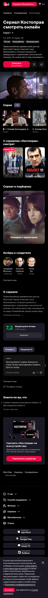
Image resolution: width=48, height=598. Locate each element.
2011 (9, 38)
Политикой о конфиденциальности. (20, 584)
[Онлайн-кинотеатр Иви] (7, 4)
